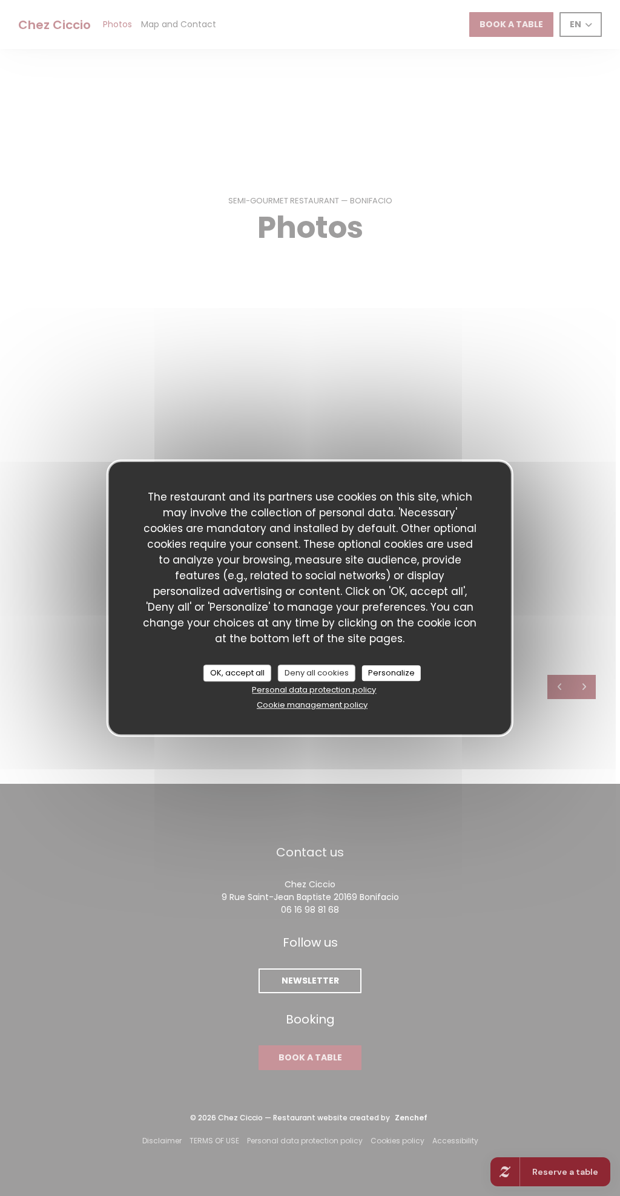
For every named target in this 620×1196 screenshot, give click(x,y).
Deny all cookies (317, 672)
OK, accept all (237, 672)
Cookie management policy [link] (312, 705)
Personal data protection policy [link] (314, 689)
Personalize (391, 672)
